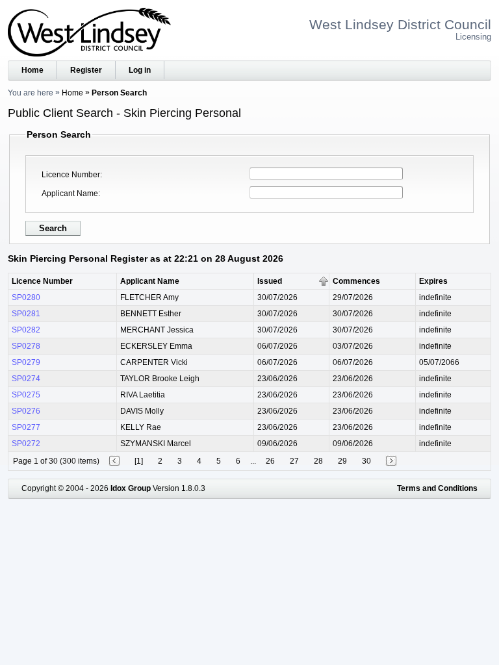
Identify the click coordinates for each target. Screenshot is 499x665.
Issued (269, 281)
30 (366, 461)
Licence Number (71, 174)
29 (342, 461)
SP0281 (26, 313)
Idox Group (130, 488)
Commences (356, 281)
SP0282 (26, 329)
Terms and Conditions (437, 488)
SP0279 (26, 362)
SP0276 (26, 411)
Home (32, 70)
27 (294, 461)
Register (86, 70)
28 (318, 461)
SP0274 (26, 378)
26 (270, 461)
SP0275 (26, 394)
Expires (433, 281)
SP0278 (26, 346)
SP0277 (26, 427)
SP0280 (26, 297)
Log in (140, 70)
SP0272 (26, 443)
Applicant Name (70, 193)
